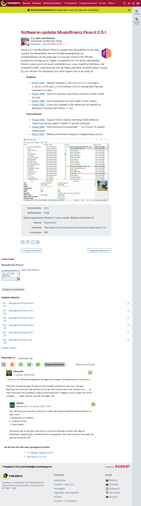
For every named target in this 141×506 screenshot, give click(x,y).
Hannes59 (18, 371)
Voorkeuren (71, 501)
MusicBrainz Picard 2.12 (20, 339)
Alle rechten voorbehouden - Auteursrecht (23, 485)
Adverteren (60, 480)
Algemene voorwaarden (66, 492)
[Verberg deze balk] (129, 10)
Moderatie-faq (25, 358)
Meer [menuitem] (111, 3)
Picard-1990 (38, 104)
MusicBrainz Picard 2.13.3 (21, 303)
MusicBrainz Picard (12, 265)
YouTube (113, 484)
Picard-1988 (38, 93)
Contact (58, 484)
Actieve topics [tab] (136, 23)
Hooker (20, 403)
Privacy (58, 496)
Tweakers (7, 482)
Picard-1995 (38, 127)
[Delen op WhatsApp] (37, 242)
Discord (113, 496)
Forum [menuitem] (102, 3)
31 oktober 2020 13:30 (40, 406)
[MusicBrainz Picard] (10, 275)
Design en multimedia (13, 289)
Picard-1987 (38, 82)
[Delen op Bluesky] (32, 242)
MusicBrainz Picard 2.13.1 (21, 310)
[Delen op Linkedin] (27, 242)
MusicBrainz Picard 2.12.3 (21, 318)
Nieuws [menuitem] (26, 3)
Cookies (58, 501)
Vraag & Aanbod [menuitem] (88, 3)
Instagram (114, 488)
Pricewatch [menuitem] (70, 3)
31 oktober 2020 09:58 (23, 375)
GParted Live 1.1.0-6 (36, 456)
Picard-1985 (38, 119)
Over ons (69, 484)
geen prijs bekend (30, 269)
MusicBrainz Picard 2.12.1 (21, 332)
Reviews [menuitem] (36, 3)
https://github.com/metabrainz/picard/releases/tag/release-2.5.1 (75, 227)
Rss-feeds (114, 492)
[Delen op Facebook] (23, 242)
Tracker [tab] (136, 14)
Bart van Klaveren (45, 38)
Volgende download (98, 250)
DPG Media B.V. (36, 482)
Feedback (36, 44)
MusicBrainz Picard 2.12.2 (21, 325)
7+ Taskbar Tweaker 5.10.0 (40, 452)
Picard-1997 (38, 134)
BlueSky (113, 480)
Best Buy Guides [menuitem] (51, 3)
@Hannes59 (21, 406)
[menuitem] (124, 3)
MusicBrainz (50, 222)
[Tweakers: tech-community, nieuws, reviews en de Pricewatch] (10, 3)
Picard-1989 (38, 101)
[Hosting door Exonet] (117, 467)
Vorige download (32, 250)
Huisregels (59, 488)
